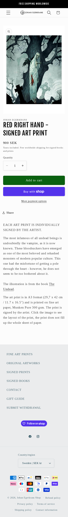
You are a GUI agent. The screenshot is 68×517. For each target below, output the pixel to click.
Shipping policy (23, 510)
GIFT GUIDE (16, 398)
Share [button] (10, 212)
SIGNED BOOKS (18, 381)
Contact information (46, 510)
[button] (8, 12)
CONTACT (14, 389)
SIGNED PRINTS (18, 372)
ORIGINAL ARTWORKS (23, 363)
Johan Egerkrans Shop (29, 497)
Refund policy (52, 498)
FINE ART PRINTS (20, 354)
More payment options (34, 201)
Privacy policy (25, 504)
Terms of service (46, 504)
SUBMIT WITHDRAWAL (24, 407)
